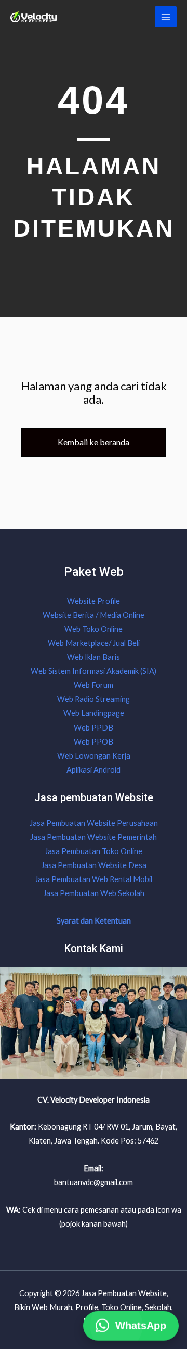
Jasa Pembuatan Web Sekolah (93, 893)
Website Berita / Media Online (93, 615)
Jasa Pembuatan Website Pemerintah (93, 837)
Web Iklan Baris (93, 657)
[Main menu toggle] (166, 17)
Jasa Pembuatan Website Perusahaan (94, 823)
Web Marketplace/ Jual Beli (94, 643)
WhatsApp (140, 1325)
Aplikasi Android (93, 769)
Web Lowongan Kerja (93, 755)
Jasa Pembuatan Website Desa (93, 865)
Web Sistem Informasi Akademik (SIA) (93, 671)
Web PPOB (93, 741)
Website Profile (93, 601)
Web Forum (93, 685)
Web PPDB (93, 727)
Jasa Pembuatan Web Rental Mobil (93, 879)
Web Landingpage (93, 713)
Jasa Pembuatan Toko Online (93, 851)
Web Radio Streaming (93, 699)
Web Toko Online (93, 629)
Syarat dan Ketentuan (94, 920)
